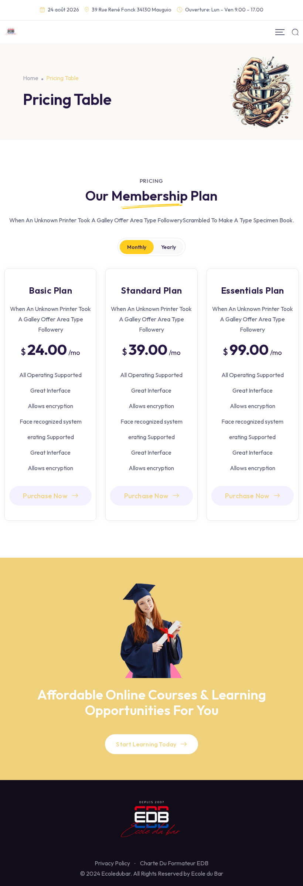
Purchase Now (45, 496)
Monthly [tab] (136, 247)
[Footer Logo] (151, 820)
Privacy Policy (112, 863)
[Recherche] (295, 32)
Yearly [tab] (168, 247)
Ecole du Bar (207, 873)
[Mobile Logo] (10, 31)
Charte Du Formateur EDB (174, 863)
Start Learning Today (146, 744)
